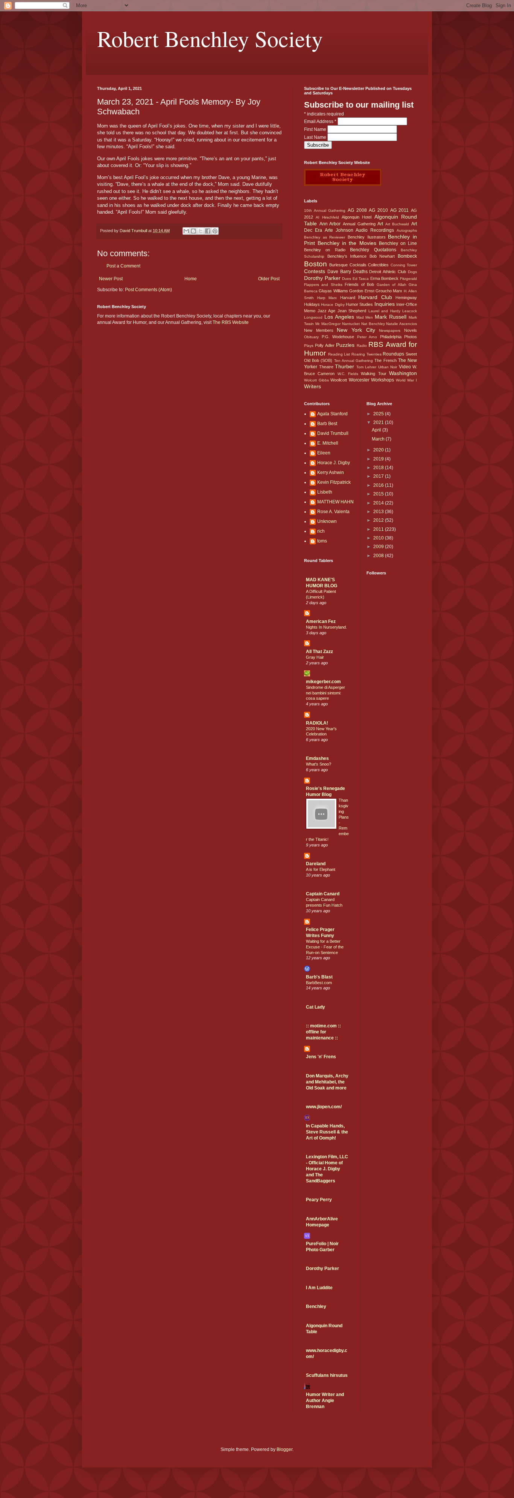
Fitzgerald (408, 279)
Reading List (339, 354)
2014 (379, 503)
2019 (379, 459)
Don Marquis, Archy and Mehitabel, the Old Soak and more (327, 1082)
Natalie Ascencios (401, 324)
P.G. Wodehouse (338, 336)
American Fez (321, 621)
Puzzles (345, 345)
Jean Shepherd (352, 310)
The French (385, 360)
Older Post (269, 278)
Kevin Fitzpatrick (334, 482)
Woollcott (338, 380)
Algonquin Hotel (356, 217)
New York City (356, 330)
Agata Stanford (332, 413)
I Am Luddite (319, 1287)
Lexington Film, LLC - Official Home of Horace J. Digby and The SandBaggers (327, 1169)
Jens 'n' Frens (321, 1056)
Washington (403, 373)
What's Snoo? (318, 764)
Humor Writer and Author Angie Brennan (325, 1400)
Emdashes (317, 758)
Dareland (315, 863)
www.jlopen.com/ (324, 1106)
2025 (379, 413)
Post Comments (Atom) (148, 289)
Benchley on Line (398, 243)
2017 (379, 476)
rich (321, 531)
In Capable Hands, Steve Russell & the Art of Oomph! (327, 1132)
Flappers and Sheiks (323, 285)
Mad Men (364, 317)
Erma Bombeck (384, 278)
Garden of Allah (391, 285)
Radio (362, 345)
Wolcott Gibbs (316, 380)
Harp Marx (327, 298)
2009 (379, 546)
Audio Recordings (375, 230)
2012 (379, 520)
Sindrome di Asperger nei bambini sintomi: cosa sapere (325, 693)
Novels (410, 330)
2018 (379, 467)
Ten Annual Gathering (353, 361)
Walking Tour (373, 373)
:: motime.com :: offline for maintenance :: (323, 1032)
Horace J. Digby (333, 462)
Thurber (344, 366)
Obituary (311, 337)
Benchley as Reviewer (324, 237)
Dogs (412, 272)
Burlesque (338, 265)
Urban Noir (387, 367)
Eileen (323, 453)
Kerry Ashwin (330, 472)
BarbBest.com (319, 982)
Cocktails (358, 265)
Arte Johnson (339, 230)
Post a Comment (123, 266)
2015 (379, 494)
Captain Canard (322, 893)
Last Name (315, 137)
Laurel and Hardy (384, 311)
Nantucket (351, 324)
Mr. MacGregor (328, 324)
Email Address (320, 121)
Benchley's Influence (347, 256)
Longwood (313, 317)
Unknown (327, 521)
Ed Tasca (361, 279)
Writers (312, 386)
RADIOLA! (317, 723)
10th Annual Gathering (324, 210)
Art (380, 223)
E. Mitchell (327, 443)
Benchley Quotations (373, 249)
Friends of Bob (359, 284)
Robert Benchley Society (210, 38)
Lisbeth (324, 492)
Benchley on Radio (324, 250)
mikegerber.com (323, 681)
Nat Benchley (373, 324)
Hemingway (406, 297)
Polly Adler (324, 345)
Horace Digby (332, 304)
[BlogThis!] (193, 231)
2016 (379, 485)
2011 (379, 529)
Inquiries (384, 304)
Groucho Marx (389, 291)
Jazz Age (327, 310)
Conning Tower (404, 265)
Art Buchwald (397, 224)
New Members (318, 330)
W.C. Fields (348, 374)
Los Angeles (339, 317)
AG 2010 (378, 210)
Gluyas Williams (333, 291)
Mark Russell (390, 317)
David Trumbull (332, 433)
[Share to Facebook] (207, 231)
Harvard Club (375, 297)
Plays (308, 345)
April (377, 430)
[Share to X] (200, 231)
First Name (315, 129)
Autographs (407, 230)
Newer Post (111, 278)
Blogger (284, 1449)
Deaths (360, 271)
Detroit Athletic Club (387, 271)
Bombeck (407, 256)
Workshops (382, 380)
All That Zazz (319, 651)
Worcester (359, 380)
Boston (315, 264)
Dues (346, 279)
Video (405, 366)
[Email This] (186, 231)
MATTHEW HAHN (335, 501)
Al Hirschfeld (327, 217)
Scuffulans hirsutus (327, 1375)
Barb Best (327, 423)
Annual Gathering (359, 224)
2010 (379, 538)
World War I (406, 380)
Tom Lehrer (366, 367)
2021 (379, 422)
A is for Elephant (320, 869)
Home (190, 278)
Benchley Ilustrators (367, 237)
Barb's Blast (319, 977)
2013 (379, 511)
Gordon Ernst (361, 291)
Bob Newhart (382, 256)
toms (322, 541)
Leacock (409, 311)
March (379, 439)
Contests (314, 271)
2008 (379, 555)
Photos (410, 336)
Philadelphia (390, 336)
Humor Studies (359, 304)
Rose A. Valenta (333, 511)
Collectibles (378, 265)
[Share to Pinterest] (215, 231)
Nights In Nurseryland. (326, 627)
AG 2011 (399, 210)
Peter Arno (367, 337)
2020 (379, 450)
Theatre (326, 367)
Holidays (312, 304)
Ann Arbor (330, 223)
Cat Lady (315, 1007)
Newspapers (389, 330)
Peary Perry (319, 1199)
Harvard (347, 297)
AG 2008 (357, 210)
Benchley (316, 1306)
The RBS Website (231, 322)
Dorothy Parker (322, 278)
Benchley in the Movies (347, 243)
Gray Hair (315, 657)
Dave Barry (339, 271)
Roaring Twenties (366, 354)
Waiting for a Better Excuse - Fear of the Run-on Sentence (325, 947)
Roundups (393, 354)
